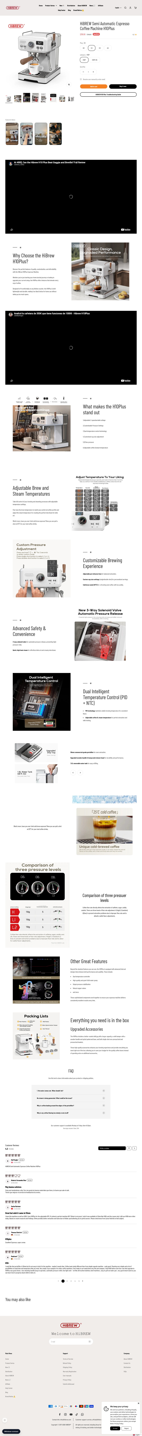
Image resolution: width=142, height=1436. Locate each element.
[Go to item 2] (17, 99)
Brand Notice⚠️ (78, 10)
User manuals (67, 1375)
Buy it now (123, 86)
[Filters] (129, 1148)
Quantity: (82, 67)
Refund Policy (67, 1363)
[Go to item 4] (35, 98)
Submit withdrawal (68, 1384)
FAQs (125, 1371)
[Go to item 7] (62, 99)
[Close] (138, 1403)
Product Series (50, 5)
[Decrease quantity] (83, 72)
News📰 (92, 5)
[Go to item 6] (53, 98)
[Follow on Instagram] (65, 1414)
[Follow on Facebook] (59, 1414)
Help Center (61, 10)
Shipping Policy (67, 1367)
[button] (137, 1435)
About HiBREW (82, 5)
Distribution (71, 5)
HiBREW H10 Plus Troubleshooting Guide (108, 94)
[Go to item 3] (26, 98)
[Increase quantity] (93, 72)
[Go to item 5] (44, 98)
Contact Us (127, 1363)
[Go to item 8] (71, 99)
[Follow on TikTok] (76, 1414)
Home (41, 5)
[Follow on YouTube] (71, 1414)
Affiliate (100, 5)
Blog (69, 10)
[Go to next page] (83, 1281)
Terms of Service (68, 1359)
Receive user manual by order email (94, 79)
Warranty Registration (69, 1371)
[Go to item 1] (8, 99)
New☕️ (62, 5)
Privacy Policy (67, 1380)
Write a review (104, 1148)
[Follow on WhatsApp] (82, 1414)
